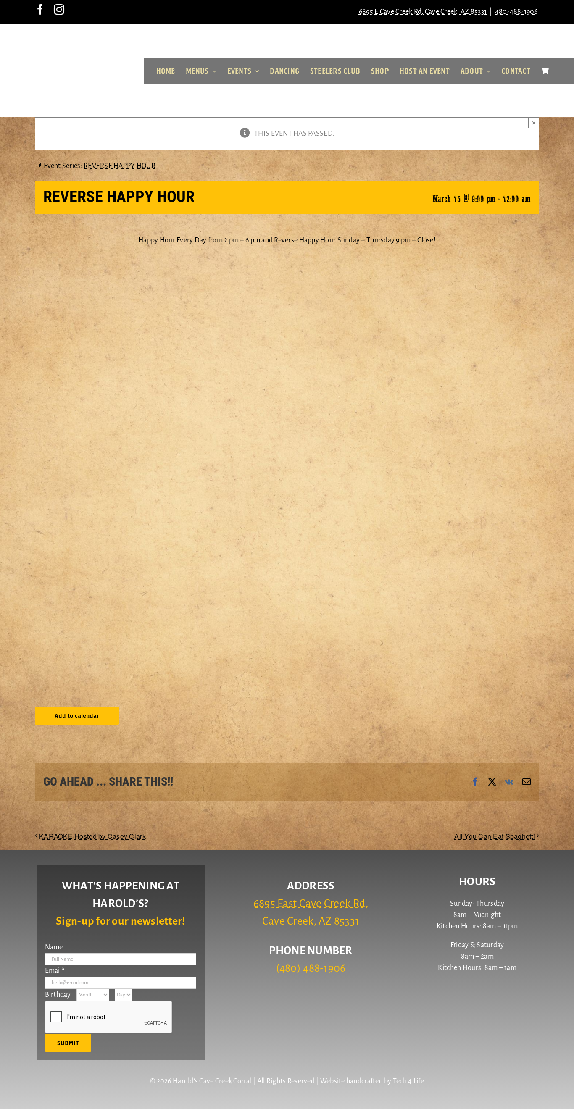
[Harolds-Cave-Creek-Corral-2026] (72, 37)
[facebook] (40, 9)
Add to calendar (77, 715)
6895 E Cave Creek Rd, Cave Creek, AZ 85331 (423, 12)
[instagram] (59, 9)
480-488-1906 (516, 12)
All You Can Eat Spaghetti (494, 836)
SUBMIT (68, 1042)
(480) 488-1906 (311, 968)
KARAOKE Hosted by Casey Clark (92, 836)
